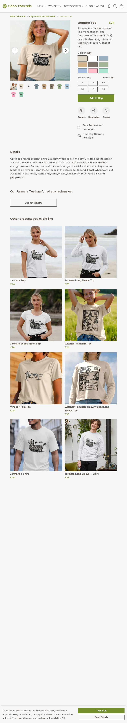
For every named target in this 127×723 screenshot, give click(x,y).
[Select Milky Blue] (82, 70)
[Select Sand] (82, 64)
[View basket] (121, 6)
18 (103, 89)
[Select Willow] (93, 64)
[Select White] (93, 58)
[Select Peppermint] (103, 70)
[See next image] (66, 50)
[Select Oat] (82, 58)
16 (92, 89)
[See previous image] (15, 50)
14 (82, 89)
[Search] (115, 6)
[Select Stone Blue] (103, 58)
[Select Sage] (103, 64)
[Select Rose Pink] (93, 70)
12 (103, 83)
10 (92, 83)
